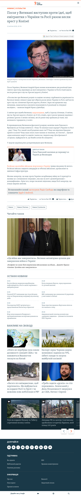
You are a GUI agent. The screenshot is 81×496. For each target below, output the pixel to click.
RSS (42, 460)
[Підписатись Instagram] (27, 447)
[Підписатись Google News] (13, 447)
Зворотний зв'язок (47, 483)
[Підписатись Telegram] (36, 447)
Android (29, 193)
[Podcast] (45, 447)
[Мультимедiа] (38, 493)
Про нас (10, 479)
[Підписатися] (50, 447)
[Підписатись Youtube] (23, 447)
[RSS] (41, 447)
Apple (21, 193)
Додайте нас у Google (18, 493)
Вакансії (44, 479)
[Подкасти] (53, 493)
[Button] (52, 30)
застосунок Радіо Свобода (41, 190)
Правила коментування (49, 464)
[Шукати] (69, 493)
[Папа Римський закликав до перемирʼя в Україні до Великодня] (19, 155)
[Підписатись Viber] (32, 447)
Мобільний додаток (14, 464)
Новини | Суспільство (16, 8)
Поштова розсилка (13, 468)
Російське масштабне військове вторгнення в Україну (29, 166)
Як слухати (11, 460)
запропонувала (38, 113)
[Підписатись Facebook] (9, 447)
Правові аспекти (13, 487)
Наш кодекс (11, 483)
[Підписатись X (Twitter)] (18, 447)
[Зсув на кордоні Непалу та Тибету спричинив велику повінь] (23, 409)
